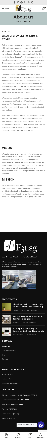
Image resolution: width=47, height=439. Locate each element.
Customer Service (9, 350)
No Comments (32, 310)
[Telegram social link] (32, 2)
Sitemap (5, 359)
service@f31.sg (13, 414)
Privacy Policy (7, 374)
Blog (3, 355)
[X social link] (18, 2)
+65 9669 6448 (17, 404)
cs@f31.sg (11, 418)
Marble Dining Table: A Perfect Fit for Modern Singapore (28, 317)
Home (19, 22)
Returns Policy (7, 379)
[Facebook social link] (14, 2)
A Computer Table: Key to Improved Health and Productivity (28, 329)
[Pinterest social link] (21, 2)
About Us (6, 346)
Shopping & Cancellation (11, 383)
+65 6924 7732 (23, 400)
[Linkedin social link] (25, 2)
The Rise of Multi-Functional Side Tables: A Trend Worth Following (28, 305)
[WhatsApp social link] (28, 2)
